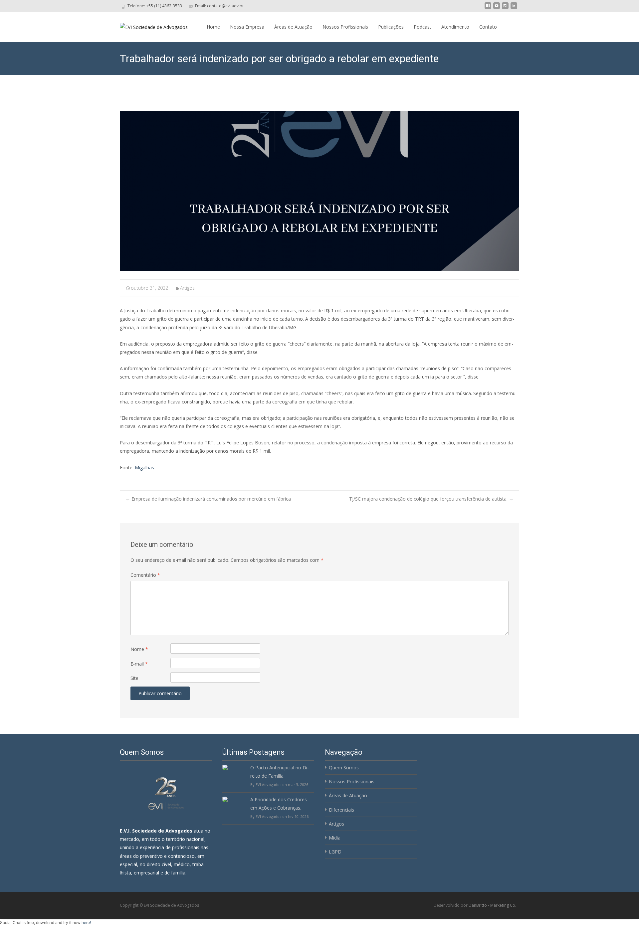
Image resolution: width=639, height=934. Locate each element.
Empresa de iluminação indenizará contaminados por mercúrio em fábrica (208, 499)
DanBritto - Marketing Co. (492, 905)
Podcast (422, 27)
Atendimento (455, 27)
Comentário (145, 575)
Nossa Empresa (247, 27)
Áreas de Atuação (293, 27)
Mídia (334, 838)
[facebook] (488, 8)
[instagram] (505, 8)
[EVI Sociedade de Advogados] (148, 25)
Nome (139, 649)
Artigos (187, 288)
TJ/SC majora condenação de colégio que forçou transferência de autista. (431, 499)
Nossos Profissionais (345, 27)
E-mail (139, 664)
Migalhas (144, 467)
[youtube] (496, 8)
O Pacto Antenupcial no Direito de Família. (279, 771)
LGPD (335, 852)
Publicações (391, 27)
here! (86, 922)
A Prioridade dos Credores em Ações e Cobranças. (278, 803)
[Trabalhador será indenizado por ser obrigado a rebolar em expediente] (319, 191)
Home (213, 27)
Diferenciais (341, 810)
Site (134, 678)
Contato (488, 27)
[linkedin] (514, 8)
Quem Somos (344, 767)
